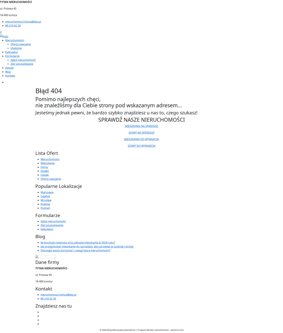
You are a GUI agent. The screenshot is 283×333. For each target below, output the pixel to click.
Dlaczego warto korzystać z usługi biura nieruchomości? (75, 250)
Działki (45, 171)
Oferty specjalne (20, 44)
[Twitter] (42, 316)
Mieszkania (48, 163)
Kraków (45, 204)
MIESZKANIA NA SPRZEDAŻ (141, 126)
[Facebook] (42, 312)
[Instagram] (42, 324)
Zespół (9, 68)
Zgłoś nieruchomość (23, 60)
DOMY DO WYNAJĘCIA (141, 146)
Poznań (45, 208)
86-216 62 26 (13, 25)
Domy (44, 167)
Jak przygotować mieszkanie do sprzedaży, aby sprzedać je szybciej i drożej (87, 246)
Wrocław (46, 200)
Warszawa (47, 192)
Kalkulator (11, 52)
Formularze (12, 56)
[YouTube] (42, 320)
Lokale (45, 175)
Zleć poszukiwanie (21, 64)
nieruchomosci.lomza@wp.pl (23, 21)
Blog (8, 72)
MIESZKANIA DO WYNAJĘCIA (141, 139)
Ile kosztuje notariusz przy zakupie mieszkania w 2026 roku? (78, 242)
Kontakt (10, 75)
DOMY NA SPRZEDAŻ (141, 132)
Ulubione (16, 48)
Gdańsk (45, 196)
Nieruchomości (14, 40)
